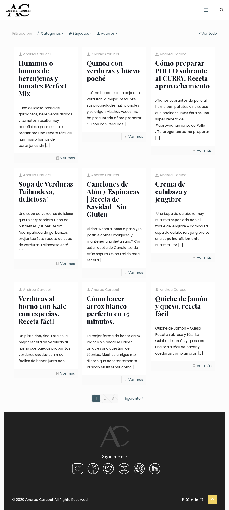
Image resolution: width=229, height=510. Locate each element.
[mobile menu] (206, 10)
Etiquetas (81, 33)
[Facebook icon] (182, 499)
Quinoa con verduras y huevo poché (113, 71)
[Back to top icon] (212, 499)
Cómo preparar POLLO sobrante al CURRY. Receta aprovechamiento (182, 74)
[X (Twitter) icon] (187, 499)
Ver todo (209, 33)
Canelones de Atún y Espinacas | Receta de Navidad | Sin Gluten (113, 199)
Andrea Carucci (37, 54)
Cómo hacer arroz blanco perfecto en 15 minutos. (108, 310)
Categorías (51, 33)
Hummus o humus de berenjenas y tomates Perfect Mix (43, 78)
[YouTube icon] (192, 499)
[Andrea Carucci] (18, 10)
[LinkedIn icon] (196, 499)
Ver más (67, 158)
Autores (108, 33)
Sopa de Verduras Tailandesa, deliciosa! (46, 191)
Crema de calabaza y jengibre (171, 191)
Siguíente (132, 398)
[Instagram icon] (201, 499)
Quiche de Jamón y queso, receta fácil (181, 306)
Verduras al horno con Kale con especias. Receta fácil (42, 310)
